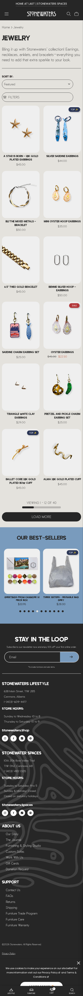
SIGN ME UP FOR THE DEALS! (41, 974)
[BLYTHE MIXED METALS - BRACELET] (21, 194)
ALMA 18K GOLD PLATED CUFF (62, 479)
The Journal (13, 839)
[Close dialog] (79, 889)
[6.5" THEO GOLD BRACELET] (21, 260)
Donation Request (17, 869)
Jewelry (18, 27)
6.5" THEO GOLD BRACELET (20, 287)
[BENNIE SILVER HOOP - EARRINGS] (62, 260)
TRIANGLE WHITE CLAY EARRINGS (21, 416)
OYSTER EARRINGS (62, 352)
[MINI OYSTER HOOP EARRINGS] (62, 194)
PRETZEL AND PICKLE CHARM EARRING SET (62, 416)
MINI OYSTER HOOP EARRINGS (62, 221)
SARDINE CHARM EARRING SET (20, 352)
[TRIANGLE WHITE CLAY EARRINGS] (21, 387)
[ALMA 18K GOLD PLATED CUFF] (62, 452)
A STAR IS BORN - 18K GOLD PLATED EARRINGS (20, 158)
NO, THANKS (41, 983)
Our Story (12, 834)
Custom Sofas (15, 851)
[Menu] (6, 14)
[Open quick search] (68, 14)
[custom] (5, 738)
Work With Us (14, 857)
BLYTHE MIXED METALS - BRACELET (21, 223)
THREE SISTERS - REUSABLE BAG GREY (22, 599)
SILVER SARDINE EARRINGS (62, 156)
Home (6, 27)
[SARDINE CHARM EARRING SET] (21, 325)
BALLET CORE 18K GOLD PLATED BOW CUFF (21, 481)
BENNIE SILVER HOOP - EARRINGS (62, 288)
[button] (20, 611)
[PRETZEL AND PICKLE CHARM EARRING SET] (62, 387)
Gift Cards (12, 863)
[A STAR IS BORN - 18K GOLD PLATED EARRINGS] (21, 129)
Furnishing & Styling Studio (23, 845)
